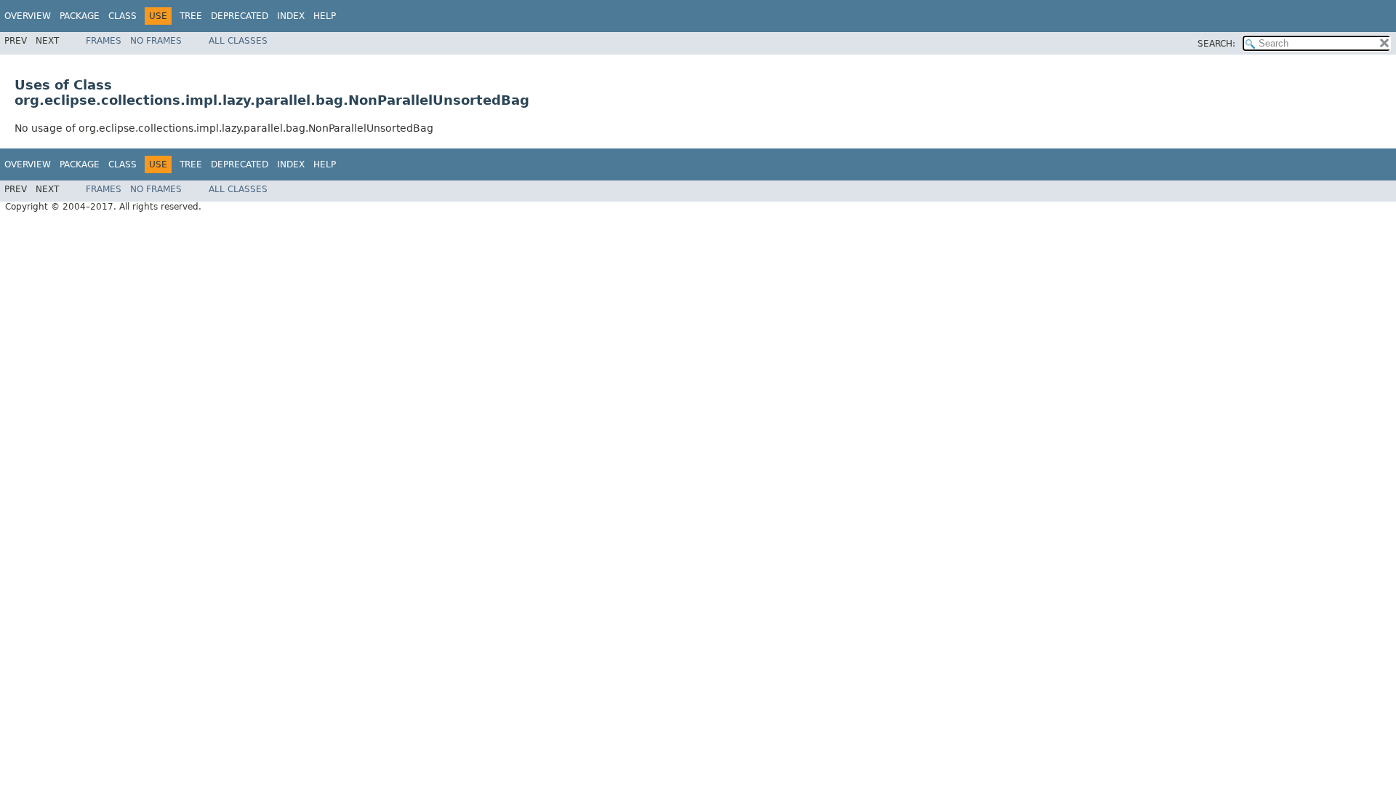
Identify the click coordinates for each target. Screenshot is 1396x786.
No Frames (156, 41)
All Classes (238, 41)
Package (80, 16)
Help (324, 16)
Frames (103, 41)
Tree (191, 16)
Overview (27, 16)
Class (122, 16)
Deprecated (239, 16)
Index (291, 16)
